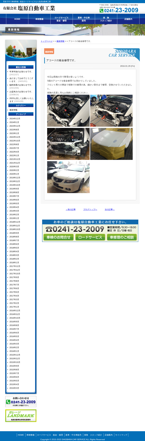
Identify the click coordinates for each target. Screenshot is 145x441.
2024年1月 (14, 122)
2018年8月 (14, 237)
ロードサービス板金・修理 (62, 19)
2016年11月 (14, 314)
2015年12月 (14, 355)
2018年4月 (14, 251)
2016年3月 (14, 344)
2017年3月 (14, 299)
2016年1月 (14, 351)
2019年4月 (14, 207)
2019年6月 (14, 200)
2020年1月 (14, 174)
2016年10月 (14, 318)
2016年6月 (14, 333)
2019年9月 (14, 189)
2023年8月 (14, 129)
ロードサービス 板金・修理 (50, 435)
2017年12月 (14, 266)
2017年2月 (14, 303)
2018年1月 (14, 262)
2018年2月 (14, 259)
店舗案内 (128, 19)
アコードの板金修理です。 (61, 60)
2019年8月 (14, 192)
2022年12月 (14, 137)
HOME (17, 19)
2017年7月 (14, 285)
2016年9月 (14, 321)
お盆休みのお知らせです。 (21, 91)
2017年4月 (14, 296)
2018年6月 (14, 244)
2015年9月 (14, 366)
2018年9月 (14, 233)
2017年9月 (14, 277)
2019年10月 (14, 185)
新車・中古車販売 (84, 19)
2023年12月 (14, 126)
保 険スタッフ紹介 (106, 19)
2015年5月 (14, 381)
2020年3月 (14, 166)
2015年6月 (14, 377)
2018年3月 (14, 255)
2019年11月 (14, 181)
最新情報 (60, 41)
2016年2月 (14, 347)
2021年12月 (14, 159)
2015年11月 (14, 358)
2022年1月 (14, 155)
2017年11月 (14, 270)
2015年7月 (14, 373)
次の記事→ (110, 209)
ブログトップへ (90, 209)
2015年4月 (14, 384)
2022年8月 (14, 144)
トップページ (47, 41)
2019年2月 (14, 214)
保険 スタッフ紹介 (93, 435)
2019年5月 (14, 203)
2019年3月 (14, 211)
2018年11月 (14, 225)
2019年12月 (14, 177)
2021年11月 (14, 163)
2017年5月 (14, 292)
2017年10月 (14, 273)
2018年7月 (14, 240)
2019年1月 (14, 218)
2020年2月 (14, 170)
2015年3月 (14, 388)
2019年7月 (14, 196)
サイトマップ (121, 435)
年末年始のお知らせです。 (21, 71)
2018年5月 (14, 248)
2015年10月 (14, 362)
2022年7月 (14, 148)
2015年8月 (14, 369)
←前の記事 (71, 209)
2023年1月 (14, 133)
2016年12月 (14, 310)
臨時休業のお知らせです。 (21, 85)
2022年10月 (14, 141)
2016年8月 (14, 325)
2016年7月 (14, 329)
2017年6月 (14, 288)
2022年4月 (14, 152)
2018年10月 (14, 229)
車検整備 (39, 19)
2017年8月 (14, 281)
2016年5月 (14, 336)
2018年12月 (14, 222)
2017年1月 (14, 307)
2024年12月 (14, 118)
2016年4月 (14, 340)
